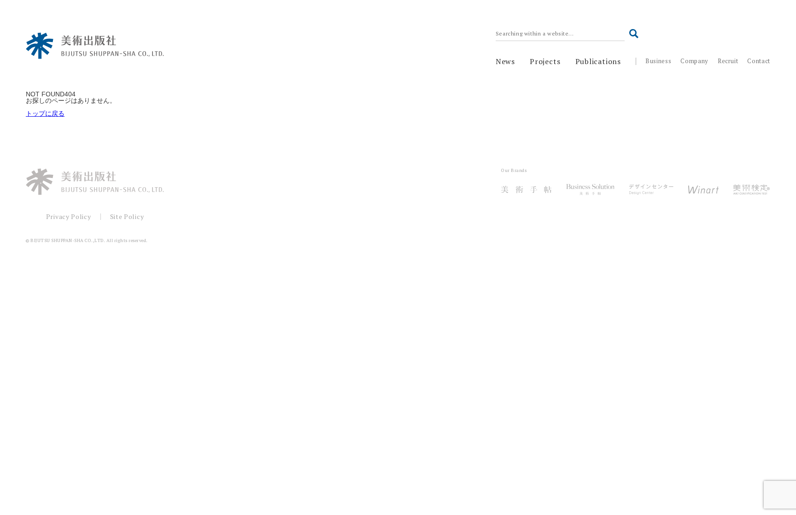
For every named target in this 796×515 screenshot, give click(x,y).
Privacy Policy (68, 216)
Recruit (728, 61)
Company (694, 61)
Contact (758, 61)
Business (658, 61)
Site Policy (127, 216)
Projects (545, 61)
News (505, 61)
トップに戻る (45, 113)
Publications (598, 61)
